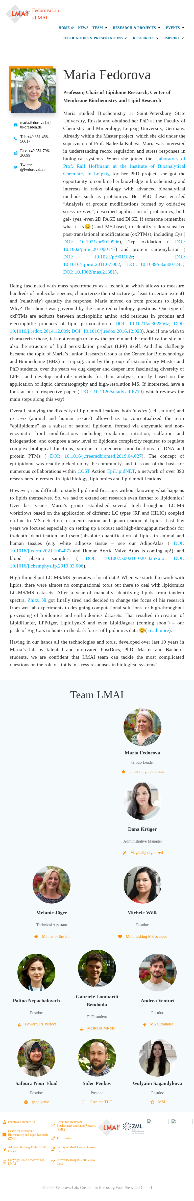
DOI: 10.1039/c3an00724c (155, 264)
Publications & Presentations (92, 38)
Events (173, 28)
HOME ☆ (66, 28)
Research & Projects (134, 28)
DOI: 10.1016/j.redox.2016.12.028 (106, 331)
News (83, 28)
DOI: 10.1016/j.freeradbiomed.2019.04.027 (95, 456)
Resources (143, 38)
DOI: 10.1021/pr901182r (98, 256)
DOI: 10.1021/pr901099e (91, 241)
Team (97, 28)
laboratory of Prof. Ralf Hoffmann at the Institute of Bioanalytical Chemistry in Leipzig (124, 166)
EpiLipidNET (121, 471)
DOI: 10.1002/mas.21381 (89, 272)
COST (84, 471)
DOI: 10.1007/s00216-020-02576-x (125, 558)
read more (158, 630)
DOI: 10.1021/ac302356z (142, 323)
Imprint (172, 38)
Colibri (146, 1187)
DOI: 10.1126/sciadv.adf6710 (111, 391)
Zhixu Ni (37, 600)
